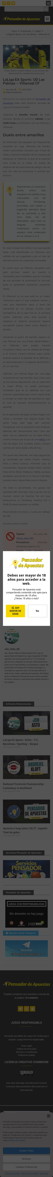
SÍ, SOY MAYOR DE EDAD (15, 611)
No (37, 611)
